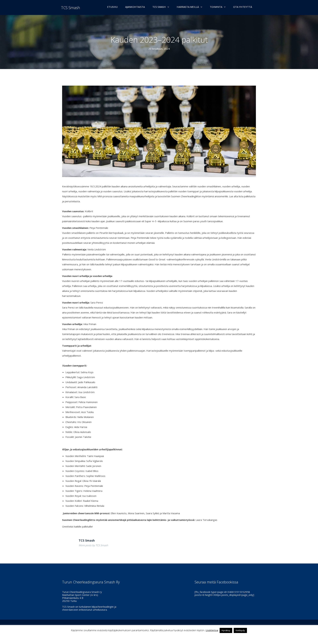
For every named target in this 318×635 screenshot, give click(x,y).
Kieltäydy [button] (240, 630)
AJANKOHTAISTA (135, 6)
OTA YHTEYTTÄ (242, 6)
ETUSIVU (112, 6)
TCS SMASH (159, 6)
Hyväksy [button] (226, 630)
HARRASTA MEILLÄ (188, 6)
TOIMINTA (216, 6)
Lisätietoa (212, 630)
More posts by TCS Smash (93, 545)
